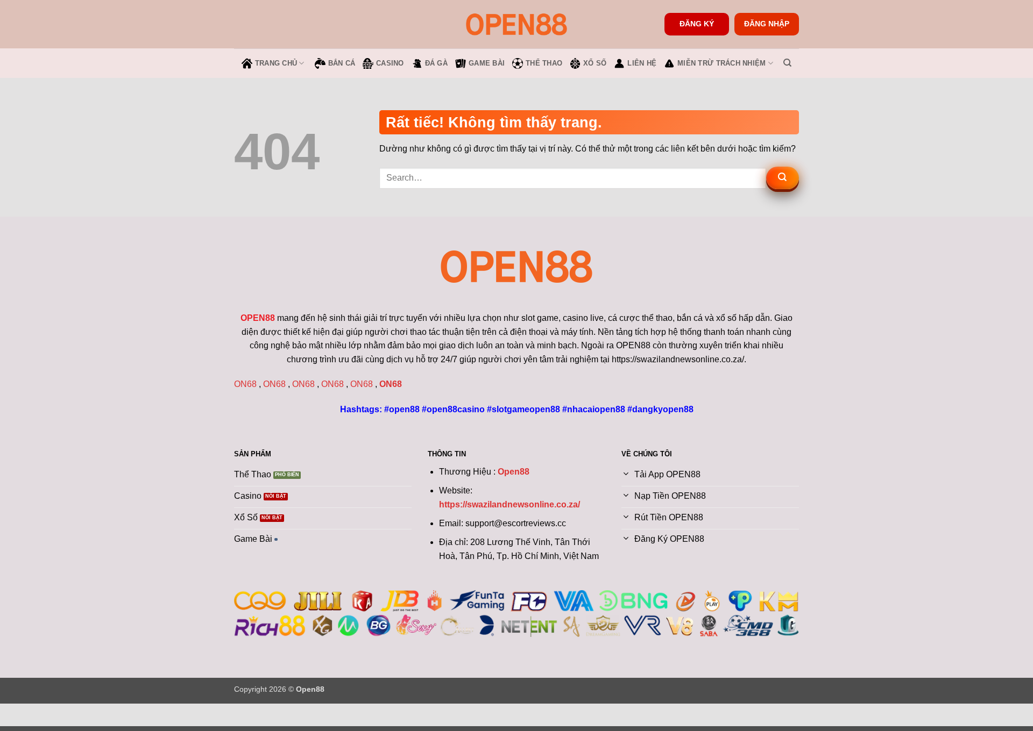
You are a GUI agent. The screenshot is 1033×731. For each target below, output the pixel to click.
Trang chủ (276, 63)
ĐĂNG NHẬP (766, 24)
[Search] (787, 63)
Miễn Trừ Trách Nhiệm (721, 63)
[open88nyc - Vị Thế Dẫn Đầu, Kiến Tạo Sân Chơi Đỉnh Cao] (516, 24)
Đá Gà (436, 63)
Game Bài (487, 63)
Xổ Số (594, 63)
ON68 (245, 384)
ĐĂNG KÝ (697, 24)
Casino (390, 63)
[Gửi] (782, 178)
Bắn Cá (342, 63)
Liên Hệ (641, 63)
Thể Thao (544, 63)
